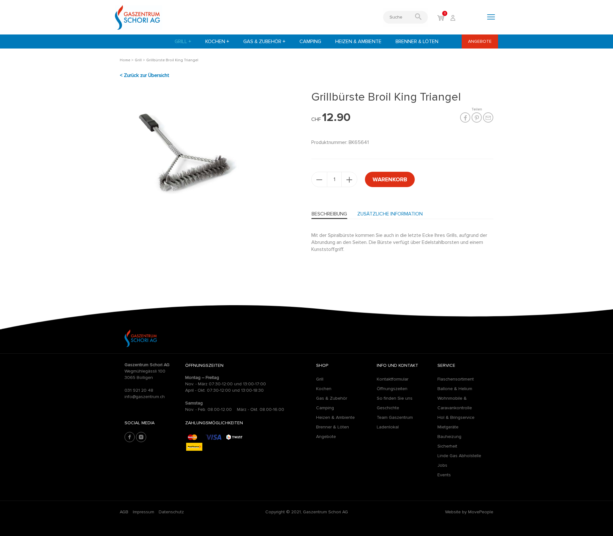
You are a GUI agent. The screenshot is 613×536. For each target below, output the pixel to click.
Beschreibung (329, 214)
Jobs (442, 465)
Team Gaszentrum (395, 417)
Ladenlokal (388, 427)
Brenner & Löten (417, 41)
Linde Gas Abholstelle (459, 455)
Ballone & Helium (454, 388)
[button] (349, 179)
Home (125, 60)
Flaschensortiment (455, 379)
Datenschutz (171, 512)
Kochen (217, 41)
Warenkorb (390, 179)
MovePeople (480, 512)
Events (444, 475)
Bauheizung (449, 436)
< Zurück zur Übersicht (144, 75)
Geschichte (388, 408)
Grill (183, 41)
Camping (310, 41)
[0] (440, 18)
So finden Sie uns (394, 398)
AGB (124, 512)
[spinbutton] (334, 179)
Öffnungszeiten (392, 388)
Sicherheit (447, 446)
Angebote (480, 41)
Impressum (143, 512)
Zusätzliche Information (390, 214)
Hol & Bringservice (455, 417)
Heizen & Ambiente (358, 41)
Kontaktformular (392, 379)
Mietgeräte (447, 427)
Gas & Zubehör (264, 41)
